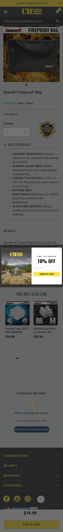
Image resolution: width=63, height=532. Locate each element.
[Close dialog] (60, 249)
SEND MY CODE (47, 274)
